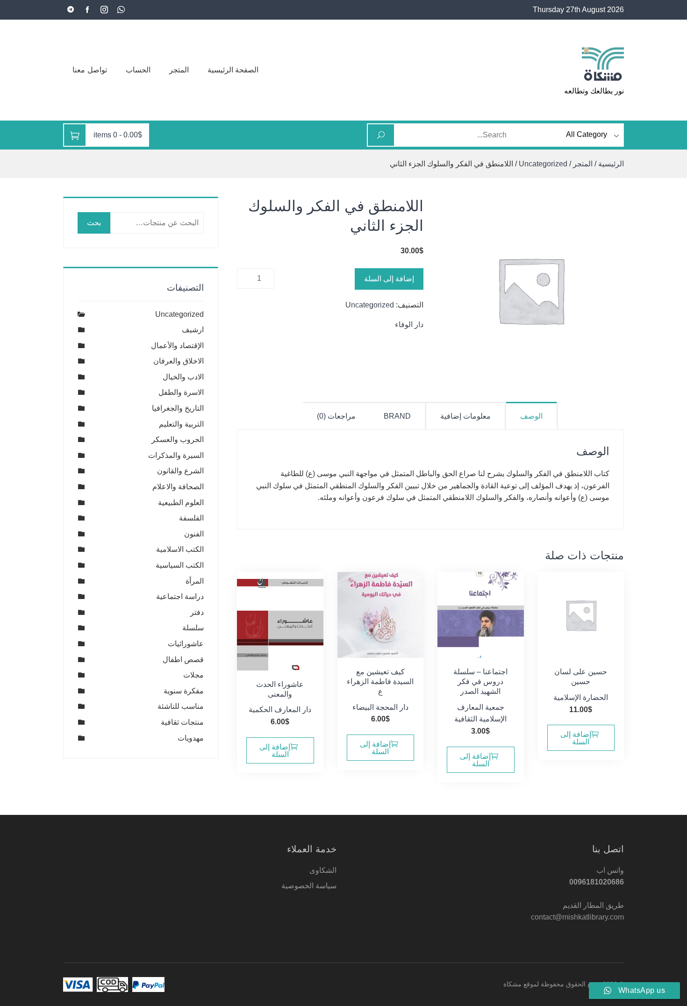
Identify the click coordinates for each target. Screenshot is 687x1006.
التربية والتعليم (181, 424)
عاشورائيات (186, 644)
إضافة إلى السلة (389, 279)
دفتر (197, 612)
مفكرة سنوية (184, 691)
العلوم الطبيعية (181, 503)
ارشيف (193, 330)
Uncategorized (543, 164)
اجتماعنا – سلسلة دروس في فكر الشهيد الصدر (480, 681)
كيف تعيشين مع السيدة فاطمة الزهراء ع (380, 681)
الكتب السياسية (180, 565)
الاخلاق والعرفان (178, 361)
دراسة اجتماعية (180, 596)
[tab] (532, 415)
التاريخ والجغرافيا (178, 408)
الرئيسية (611, 164)
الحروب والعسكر (177, 439)
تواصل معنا (89, 70)
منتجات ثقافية (182, 722)
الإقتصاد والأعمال (177, 346)
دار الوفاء (409, 324)
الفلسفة (191, 518)
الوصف (531, 416)
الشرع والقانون (180, 471)
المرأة (195, 581)
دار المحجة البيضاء (380, 707)
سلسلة (193, 628)
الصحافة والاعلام (178, 487)
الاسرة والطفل (181, 392)
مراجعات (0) (336, 416)
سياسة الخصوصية (308, 886)
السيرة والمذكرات (176, 455)
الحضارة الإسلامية (580, 697)
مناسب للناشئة (180, 706)
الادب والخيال (183, 377)
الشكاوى (322, 870)
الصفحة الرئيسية (233, 70)
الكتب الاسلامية (180, 549)
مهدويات (191, 738)
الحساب (138, 70)
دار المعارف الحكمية (280, 709)
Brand (397, 416)
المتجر (179, 70)
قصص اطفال (183, 660)
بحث (94, 223)
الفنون (194, 534)
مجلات (193, 675)
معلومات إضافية (465, 416)
